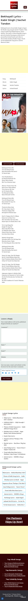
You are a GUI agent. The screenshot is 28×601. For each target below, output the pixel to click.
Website (3, 357)
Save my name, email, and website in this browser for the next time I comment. (13, 366)
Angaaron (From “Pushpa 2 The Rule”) (14, 483)
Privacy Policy (16, 594)
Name (3, 345)
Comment (4, 327)
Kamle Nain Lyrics (9, 436)
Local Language (20, 163)
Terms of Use (7, 594)
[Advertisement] (14, 59)
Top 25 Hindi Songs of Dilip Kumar (14, 575)
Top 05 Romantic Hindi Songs (13, 574)
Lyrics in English (8, 163)
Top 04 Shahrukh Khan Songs (13, 586)
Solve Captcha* (8, 370)
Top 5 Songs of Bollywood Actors (14, 563)
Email (3, 351)
